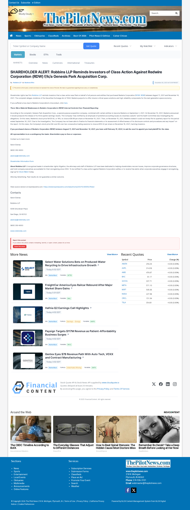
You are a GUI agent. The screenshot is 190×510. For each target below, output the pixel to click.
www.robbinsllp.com (18, 231)
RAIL (69, 298)
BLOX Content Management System (136, 501)
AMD (124, 272)
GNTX (94, 367)
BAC (123, 276)
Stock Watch (24, 172)
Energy (77, 321)
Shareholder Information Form (22, 161)
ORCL (124, 298)
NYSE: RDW (140, 95)
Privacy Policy (103, 388)
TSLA (124, 302)
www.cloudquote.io (110, 382)
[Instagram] (175, 387)
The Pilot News (32, 501)
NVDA (124, 294)
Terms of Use (69, 501)
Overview (33, 62)
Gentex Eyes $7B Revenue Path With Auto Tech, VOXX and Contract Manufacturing (79, 356)
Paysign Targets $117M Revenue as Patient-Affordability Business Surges (80, 333)
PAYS (69, 344)
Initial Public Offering (74, 367)
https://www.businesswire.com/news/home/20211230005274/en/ (68, 187)
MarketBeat (53, 275)
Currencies (58, 62)
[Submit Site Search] (176, 13)
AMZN (124, 263)
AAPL (124, 268)
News (45, 62)
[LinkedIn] (168, 387)
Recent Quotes (121, 46)
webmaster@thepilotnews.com (147, 483)
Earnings (70, 321)
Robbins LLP (37, 95)
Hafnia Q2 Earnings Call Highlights (68, 308)
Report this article (19, 246)
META (124, 285)
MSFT (124, 289)
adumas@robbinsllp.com (20, 156)
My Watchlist (146, 46)
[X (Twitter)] (154, 387)
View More (112, 254)
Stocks (33, 54)
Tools (59, 54)
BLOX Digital (161, 501)
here (65, 103)
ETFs (46, 54)
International (73, 62)
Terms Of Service (121, 388)
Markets (18, 54)
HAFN (93, 321)
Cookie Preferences (26, 504)
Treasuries (89, 62)
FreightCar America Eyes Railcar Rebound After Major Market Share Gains (79, 286)
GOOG (125, 281)
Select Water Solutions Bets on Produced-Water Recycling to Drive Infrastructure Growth (75, 263)
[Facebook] (161, 387)
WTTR (70, 275)
